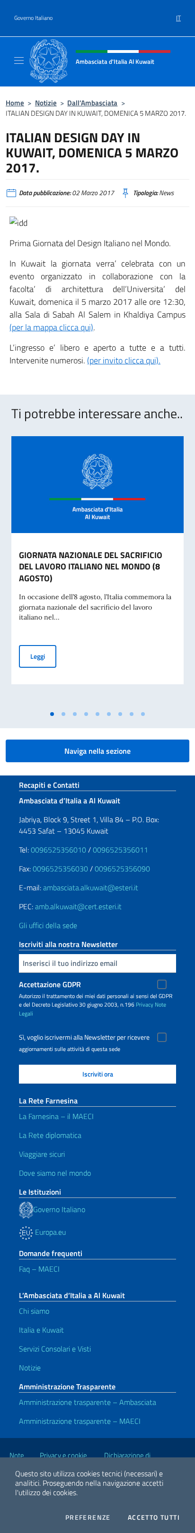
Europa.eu (49, 1232)
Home (15, 102)
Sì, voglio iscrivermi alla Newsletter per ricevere (84, 1037)
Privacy (144, 1004)
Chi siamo (34, 1311)
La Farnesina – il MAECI (56, 1116)
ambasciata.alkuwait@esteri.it (90, 887)
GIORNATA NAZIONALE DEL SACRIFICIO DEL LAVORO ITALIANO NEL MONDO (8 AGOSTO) (90, 567)
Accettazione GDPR (50, 984)
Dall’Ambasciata (92, 102)
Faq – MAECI (39, 1269)
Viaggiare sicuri (42, 1154)
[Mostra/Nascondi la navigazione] (19, 60)
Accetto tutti (154, 1517)
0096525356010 (58, 849)
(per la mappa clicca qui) (51, 327)
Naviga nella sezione (97, 751)
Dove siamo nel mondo (55, 1173)
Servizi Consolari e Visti (55, 1348)
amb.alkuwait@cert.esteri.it (78, 906)
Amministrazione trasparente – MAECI (80, 1421)
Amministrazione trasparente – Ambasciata (87, 1402)
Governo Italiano (33, 18)
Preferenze (88, 1517)
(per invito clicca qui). (123, 360)
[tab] (52, 714)
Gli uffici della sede (48, 925)
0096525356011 (120, 849)
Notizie (46, 102)
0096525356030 (60, 868)
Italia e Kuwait (41, 1329)
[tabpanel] (97, 571)
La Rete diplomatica (50, 1135)
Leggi (43, 656)
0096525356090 (122, 868)
